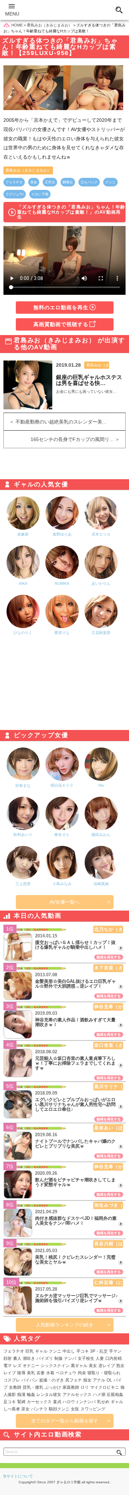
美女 (33, 182)
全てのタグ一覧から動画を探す (64, 1420)
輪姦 (31, 1394)
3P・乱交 (99, 1351)
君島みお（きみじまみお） (28, 170)
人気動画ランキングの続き (65, 1324)
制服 (58, 1358)
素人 (17, 1358)
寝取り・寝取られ (103, 1372)
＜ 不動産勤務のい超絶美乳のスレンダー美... (55, 421)
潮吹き (29, 1358)
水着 (50, 1372)
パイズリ (44, 1358)
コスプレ (11, 1380)
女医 (75, 1409)
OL (109, 1380)
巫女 (25, 1409)
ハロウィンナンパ (79, 1401)
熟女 (120, 1365)
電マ (7, 1365)
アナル (99, 1380)
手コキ (82, 1351)
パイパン (29, 1380)
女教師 (15, 1387)
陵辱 (21, 1372)
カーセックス (39, 1401)
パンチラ (39, 1409)
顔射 (7, 1358)
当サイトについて (18, 1476)
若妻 (40, 1372)
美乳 (31, 1372)
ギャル (41, 1351)
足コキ (9, 1401)
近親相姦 (115, 1394)
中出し (69, 1351)
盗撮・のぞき (51, 1380)
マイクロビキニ (104, 1387)
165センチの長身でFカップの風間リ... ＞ (78, 439)
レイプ (9, 1372)
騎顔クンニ (59, 1409)
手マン (115, 1351)
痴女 (87, 1380)
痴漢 (21, 1394)
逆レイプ (106, 1365)
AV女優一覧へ (64, 902)
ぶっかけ (53, 1387)
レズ (17, 1365)
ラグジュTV (15, 194)
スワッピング (92, 1409)
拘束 (82, 1372)
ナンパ (70, 1358)
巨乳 (29, 1351)
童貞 (57, 1401)
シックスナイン (55, 1365)
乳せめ (103, 1401)
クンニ (110, 182)
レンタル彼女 (48, 1394)
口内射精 (113, 1358)
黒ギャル (79, 1365)
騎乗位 (68, 182)
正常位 (50, 182)
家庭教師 (71, 1387)
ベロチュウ (66, 1372)
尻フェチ (73, 1380)
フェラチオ (14, 182)
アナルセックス (77, 1394)
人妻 (100, 1358)
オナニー (31, 1365)
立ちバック (89, 182)
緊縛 (21, 1401)
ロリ (84, 1387)
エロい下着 (40, 194)
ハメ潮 (99, 1394)
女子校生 (86, 1358)
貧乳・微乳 (33, 1387)
